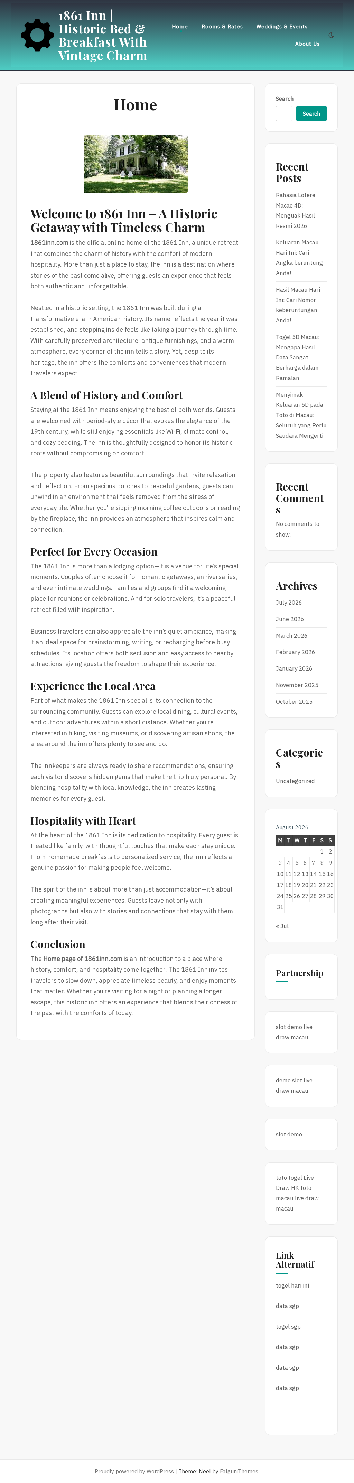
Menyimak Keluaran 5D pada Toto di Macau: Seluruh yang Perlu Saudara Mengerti (301, 415)
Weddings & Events (282, 26)
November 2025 (297, 685)
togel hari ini (292, 1285)
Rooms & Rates (222, 26)
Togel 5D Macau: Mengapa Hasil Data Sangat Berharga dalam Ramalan (298, 357)
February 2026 (295, 652)
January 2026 (294, 668)
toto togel (289, 1178)
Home (180, 26)
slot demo (289, 1027)
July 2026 (289, 602)
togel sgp (288, 1326)
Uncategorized (295, 781)
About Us (307, 43)
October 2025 (294, 701)
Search (285, 99)
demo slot (289, 1080)
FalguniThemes (239, 1471)
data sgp (287, 1306)
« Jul (282, 926)
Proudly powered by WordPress (134, 1471)
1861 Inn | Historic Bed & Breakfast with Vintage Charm (103, 35)
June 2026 (290, 619)
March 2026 (292, 635)
